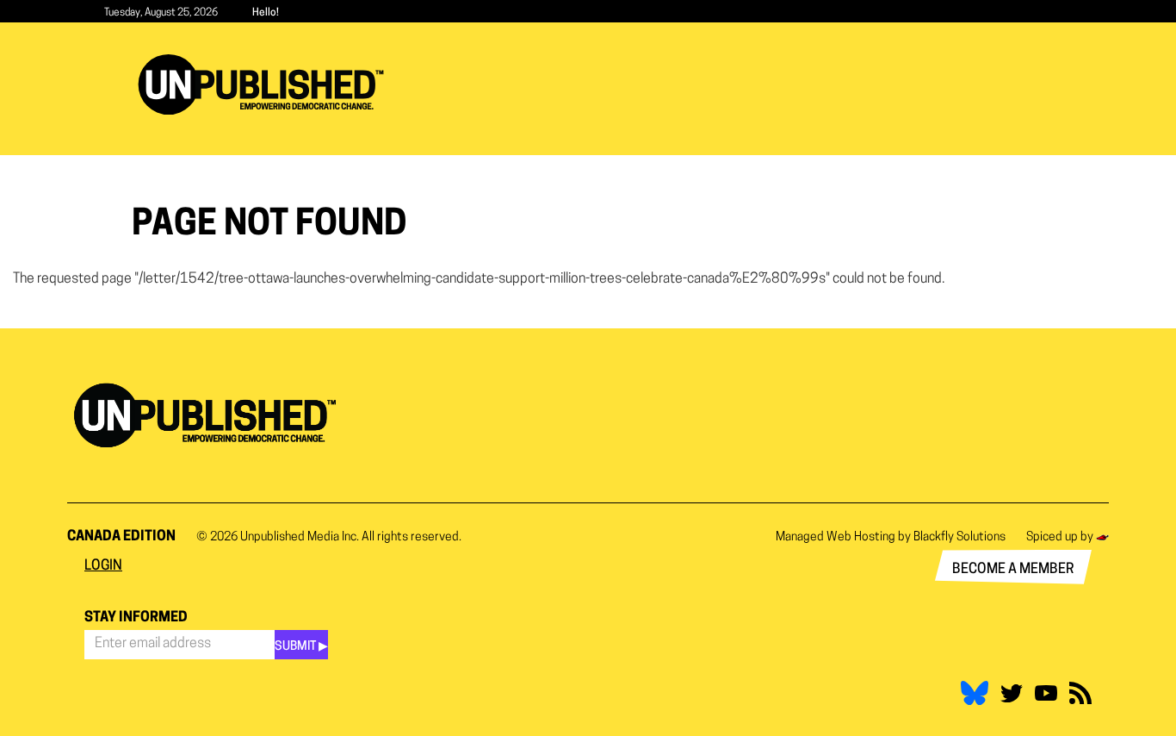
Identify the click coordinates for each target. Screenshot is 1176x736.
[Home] (267, 84)
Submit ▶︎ (301, 646)
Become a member (1013, 570)
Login (103, 566)
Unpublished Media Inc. (299, 537)
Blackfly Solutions (959, 537)
